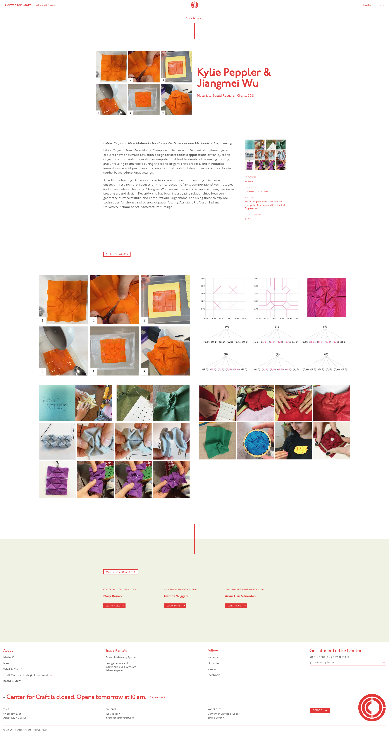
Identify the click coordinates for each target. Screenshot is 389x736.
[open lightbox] (114, 325)
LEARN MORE (113, 606)
